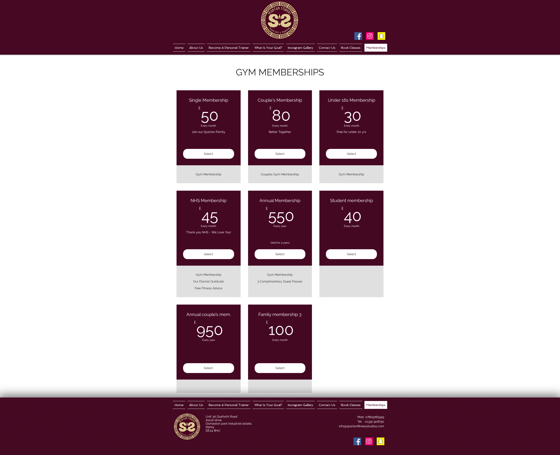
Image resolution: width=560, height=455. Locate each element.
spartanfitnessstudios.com (365, 426)
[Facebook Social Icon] (358, 36)
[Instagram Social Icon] (370, 36)
